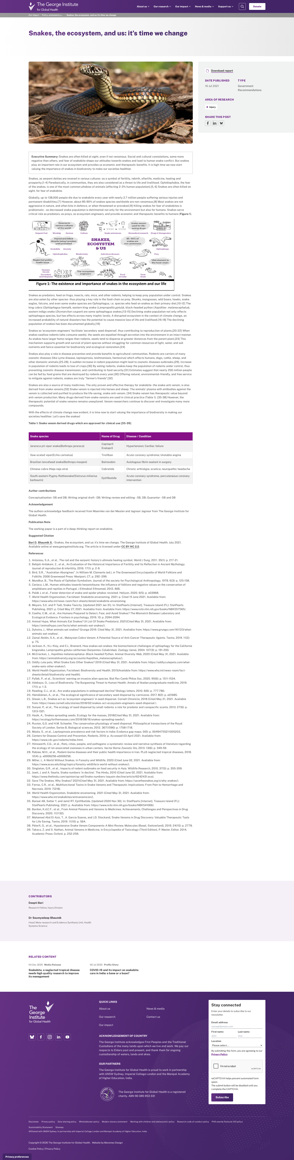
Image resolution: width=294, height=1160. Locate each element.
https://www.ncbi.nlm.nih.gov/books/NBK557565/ (154, 609)
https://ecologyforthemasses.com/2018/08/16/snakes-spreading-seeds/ (78, 719)
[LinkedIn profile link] (58, 1037)
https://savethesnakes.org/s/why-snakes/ (151, 780)
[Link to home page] (41, 1012)
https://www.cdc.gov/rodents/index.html (57, 739)
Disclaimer (34, 1122)
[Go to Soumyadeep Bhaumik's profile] (63, 922)
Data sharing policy (67, 1122)
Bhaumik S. (45, 542)
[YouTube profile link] (67, 1037)
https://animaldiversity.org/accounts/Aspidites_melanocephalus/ (80, 658)
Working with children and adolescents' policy (152, 1122)
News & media (203, 6)
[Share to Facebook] (207, 123)
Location (216, 1041)
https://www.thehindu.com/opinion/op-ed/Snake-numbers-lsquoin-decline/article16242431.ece (92, 776)
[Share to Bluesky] (221, 123)
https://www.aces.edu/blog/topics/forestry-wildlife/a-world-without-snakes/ (80, 764)
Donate (257, 6)
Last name (244, 1031)
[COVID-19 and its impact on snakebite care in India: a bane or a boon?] (116, 970)
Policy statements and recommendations (53, 15)
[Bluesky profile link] (32, 1037)
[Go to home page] (53, 6)
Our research (161, 6)
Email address (219, 1022)
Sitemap (59, 1127)
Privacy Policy (52, 1148)
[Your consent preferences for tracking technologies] (17, 1157)
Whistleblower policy (89, 1122)
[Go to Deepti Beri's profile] (63, 905)
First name (217, 1031)
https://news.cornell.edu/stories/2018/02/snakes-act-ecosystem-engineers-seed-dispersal (97, 703)
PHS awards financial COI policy (227, 1122)
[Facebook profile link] (40, 1037)
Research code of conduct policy (193, 1122)
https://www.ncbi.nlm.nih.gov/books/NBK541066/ (122, 805)
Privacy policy (48, 1122)
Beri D (33, 542)
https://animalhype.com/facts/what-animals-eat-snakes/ (68, 625)
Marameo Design (113, 1142)
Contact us (153, 1016)
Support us (224, 6)
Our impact (181, 6)
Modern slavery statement (114, 1122)
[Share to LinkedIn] (214, 123)
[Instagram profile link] (49, 1037)
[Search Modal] (242, 6)
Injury (212, 107)
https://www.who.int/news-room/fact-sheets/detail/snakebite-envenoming (79, 601)
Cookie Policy (36, 1148)
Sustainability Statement (41, 1127)
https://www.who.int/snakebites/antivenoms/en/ (62, 797)
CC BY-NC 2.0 (130, 546)
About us (142, 6)
